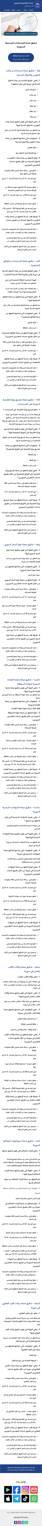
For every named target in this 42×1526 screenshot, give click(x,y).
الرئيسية (31, 10)
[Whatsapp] (26, 1522)
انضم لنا (13, 10)
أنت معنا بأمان (28, 6)
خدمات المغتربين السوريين (23, 3)
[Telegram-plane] (22, 1522)
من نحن (19, 10)
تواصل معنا (7, 10)
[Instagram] (19, 1522)
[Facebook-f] (15, 1522)
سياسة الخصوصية (21, 1517)
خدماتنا (25, 10)
